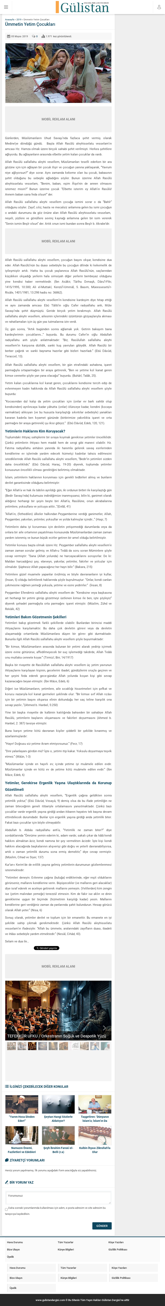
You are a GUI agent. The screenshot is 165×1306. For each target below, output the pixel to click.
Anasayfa (9, 19)
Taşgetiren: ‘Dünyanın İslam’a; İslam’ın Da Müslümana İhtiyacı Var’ (94, 1121)
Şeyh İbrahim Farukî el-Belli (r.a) (58, 1150)
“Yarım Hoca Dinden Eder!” (22, 1119)
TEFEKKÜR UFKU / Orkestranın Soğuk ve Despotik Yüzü (56, 1035)
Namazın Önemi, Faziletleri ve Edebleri (22, 1150)
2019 (18, 19)
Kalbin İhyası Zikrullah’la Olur (94, 1150)
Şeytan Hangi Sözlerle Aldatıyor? (58, 1119)
